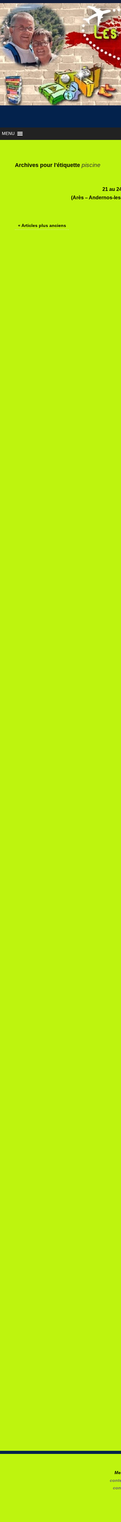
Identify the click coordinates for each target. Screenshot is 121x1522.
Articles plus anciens (42, 225)
